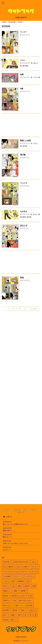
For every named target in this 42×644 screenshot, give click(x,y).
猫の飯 (29, 217)
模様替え (24, 591)
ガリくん (35, 571)
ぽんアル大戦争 (22, 567)
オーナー (25, 571)
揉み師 (27, 586)
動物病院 (21, 581)
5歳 (21, 88)
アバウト (8, 510)
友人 (28, 581)
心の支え (23, 211)
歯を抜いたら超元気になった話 (13, 596)
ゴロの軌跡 (7, 576)
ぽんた (35, 63)
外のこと (6, 586)
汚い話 (29, 596)
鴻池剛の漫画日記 (21, 637)
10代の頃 (6, 562)
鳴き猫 (25, 146)
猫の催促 (25, 66)
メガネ (5, 581)
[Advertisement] (21, 126)
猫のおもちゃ (7, 605)
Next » (35, 309)
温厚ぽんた (7, 600)
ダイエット (18, 576)
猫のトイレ (19, 605)
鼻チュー (14, 620)
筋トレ (5, 615)
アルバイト (34, 567)
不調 (12, 581)
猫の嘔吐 (6, 610)
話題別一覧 (21, 512)
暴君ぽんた (7, 591)
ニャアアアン (29, 576)
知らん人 (33, 610)
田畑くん (24, 610)
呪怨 (22, 277)
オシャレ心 (15, 571)
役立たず (23, 225)
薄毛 (19, 615)
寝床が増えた (7, 530)
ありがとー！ (7, 550)
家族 (19, 586)
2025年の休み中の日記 (20, 562)
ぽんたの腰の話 (8, 567)
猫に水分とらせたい (25, 600)
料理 (34, 586)
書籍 (15, 591)
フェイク (23, 183)
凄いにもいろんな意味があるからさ (15, 524)
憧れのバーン (7, 537)
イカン (23, 60)
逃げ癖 (23, 154)
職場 (12, 615)
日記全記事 (16, 510)
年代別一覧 (33, 510)
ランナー (23, 32)
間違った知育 (25, 140)
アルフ (35, 77)
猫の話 (25, 510)
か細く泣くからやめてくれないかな (15, 543)
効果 (22, 74)
